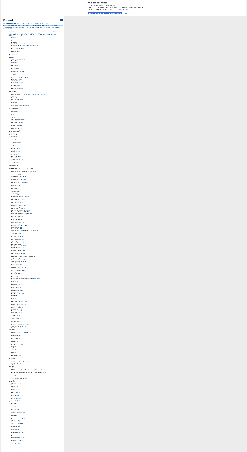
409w (24, 63)
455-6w (21, 48)
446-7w (16, 65)
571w (17, 37)
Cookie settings (127, 13)
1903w (19, 85)
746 (19, 241)
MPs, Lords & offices (21, 23)
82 (43, 372)
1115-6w (22, 344)
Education (46, 23)
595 (20, 363)
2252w (22, 417)
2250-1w (21, 310)
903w (17, 97)
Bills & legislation (26, 25)
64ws (25, 179)
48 (41, 372)
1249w (20, 431)
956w (27, 100)
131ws (19, 185)
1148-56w (24, 418)
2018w (24, 259)
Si (51, 34)
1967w (38, 45)
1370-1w (18, 194)
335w (16, 42)
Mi (24, 34)
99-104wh (24, 176)
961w (22, 88)
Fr (39, 33)
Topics (55, 25)
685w (22, 100)
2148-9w (22, 437)
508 (26, 361)
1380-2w (23, 247)
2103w (23, 128)
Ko (13, 34)
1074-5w (24, 267)
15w (20, 151)
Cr (24, 33)
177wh (35, 94)
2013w (18, 68)
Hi (49, 33)
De (27, 33)
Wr (21, 35)
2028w (24, 253)
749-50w (19, 355)
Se (49, 34)
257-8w (20, 293)
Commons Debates (38, 27)
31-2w (25, 45)
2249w (17, 429)
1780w (23, 242)
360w (19, 426)
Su (55, 34)
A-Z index (4, 449)
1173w (20, 80)
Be (14, 33)
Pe (38, 34)
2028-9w (34, 256)
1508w (19, 120)
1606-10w (27, 77)
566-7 (20, 142)
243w (22, 122)
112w (28, 45)
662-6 (37, 369)
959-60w (27, 105)
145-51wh (28, 94)
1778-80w (26, 313)
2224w (17, 154)
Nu (31, 34)
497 (24, 361)
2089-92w (29, 397)
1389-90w (19, 287)
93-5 (46, 173)
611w (20, 100)
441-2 (20, 397)
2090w (19, 392)
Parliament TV (47, 25)
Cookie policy (43, 449)
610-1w (24, 105)
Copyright (33, 449)
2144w (17, 295)
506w (19, 387)
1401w (26, 225)
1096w (28, 324)
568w (20, 99)
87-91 (45, 372)
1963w (18, 400)
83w (19, 191)
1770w (27, 270)
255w (17, 298)
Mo (26, 34)
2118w (24, 205)
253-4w (21, 225)
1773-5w (16, 281)
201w (15, 397)
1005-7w (15, 136)
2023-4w (21, 216)
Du (30, 33)
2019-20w (23, 250)
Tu (13, 35)
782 (35, 171)
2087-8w (24, 387)
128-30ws (13, 114)
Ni (30, 34)
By (18, 33)
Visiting (41, 23)
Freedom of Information (18, 449)
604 (24, 332)
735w (22, 99)
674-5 (40, 369)
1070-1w (20, 214)
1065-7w (23, 208)
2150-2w (22, 290)
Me (23, 34)
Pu (41, 34)
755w (15, 352)
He (47, 33)
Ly (18, 34)
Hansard (33, 27)
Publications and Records (27, 27)
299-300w (18, 420)
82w (17, 193)
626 (28, 369)
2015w (21, 202)
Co (22, 33)
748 (21, 219)
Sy (9, 35)
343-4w (26, 59)
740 (18, 380)
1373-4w (28, 211)
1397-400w (24, 326)
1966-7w (23, 43)
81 (44, 173)
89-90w (15, 62)
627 (27, 332)
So (52, 34)
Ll (17, 34)
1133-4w (25, 397)
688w (25, 100)
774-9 (33, 171)
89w (17, 415)
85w (23, 312)
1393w (24, 304)
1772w (21, 276)
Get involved (36, 23)
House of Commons (6, 25)
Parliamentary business (11, 23)
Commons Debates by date (46, 27)
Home (4, 23)
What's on (20, 25)
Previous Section (11, 31)
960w (29, 100)
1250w (32, 45)
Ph (40, 34)
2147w (22, 323)
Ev (35, 33)
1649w (17, 386)
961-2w (20, 43)
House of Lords (14, 25)
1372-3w (23, 199)
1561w (19, 443)
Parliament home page (10, 27)
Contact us (12, 449)
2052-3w (20, 111)
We (18, 35)
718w (22, 335)
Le (15, 34)
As (11, 33)
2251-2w (24, 119)
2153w (18, 315)
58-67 (42, 173)
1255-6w (21, 82)
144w (22, 423)
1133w (21, 387)
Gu (44, 33)
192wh (43, 94)
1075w (18, 275)
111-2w (17, 43)
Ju (9, 34)
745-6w (20, 125)
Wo (20, 35)
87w (20, 321)
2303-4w (21, 440)
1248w (19, 338)
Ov (36, 34)
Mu (27, 34)
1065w (24, 207)
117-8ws (19, 156)
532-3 (28, 361)
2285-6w (23, 130)
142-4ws (26, 182)
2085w (16, 157)
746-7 (26, 258)
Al (10, 33)
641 (30, 369)
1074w (22, 239)
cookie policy (124, 9)
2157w (18, 76)
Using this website (28, 449)
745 (29, 210)
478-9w (25, 378)
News (52, 25)
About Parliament (29, 23)
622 (26, 332)
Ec (32, 33)
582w (22, 397)
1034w (21, 350)
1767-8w (22, 313)
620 (24, 369)
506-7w (17, 398)
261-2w (21, 327)
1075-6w (35, 278)
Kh (11, 34)
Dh (28, 33)
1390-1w (21, 284)
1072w (24, 225)
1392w (19, 437)
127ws (12, 133)
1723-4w (19, 383)
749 (21, 264)
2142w (21, 227)
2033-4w (25, 301)
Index (33, 31)
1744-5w (16, 60)
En (34, 33)
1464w (23, 412)
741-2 (24, 272)
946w (19, 97)
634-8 (30, 332)
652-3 (35, 369)
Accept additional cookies (96, 13)
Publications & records (40, 25)
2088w (16, 392)
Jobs (24, 449)
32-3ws (18, 188)
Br (15, 33)
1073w (36, 230)
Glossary (8, 449)
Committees (32, 25)
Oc (34, 34)
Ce (21, 33)
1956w (24, 48)
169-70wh (32, 94)
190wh (41, 94)
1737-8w (32, 100)
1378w (22, 222)
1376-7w (30, 213)
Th (11, 35)
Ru (47, 34)
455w (19, 51)
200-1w (15, 389)
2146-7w (21, 262)
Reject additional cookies (114, 13)
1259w (35, 45)
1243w (18, 409)
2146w (20, 244)
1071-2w (21, 224)
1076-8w (19, 279)
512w (16, 56)
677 (41, 369)
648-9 (32, 369)
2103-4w (15, 102)
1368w (26, 261)
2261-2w (19, 435)
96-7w (25, 438)
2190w (19, 398)
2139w (21, 273)
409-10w (15, 403)
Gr (43, 33)
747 (19, 296)
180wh (38, 94)
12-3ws (22, 45)
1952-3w (21, 159)
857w (16, 346)
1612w (21, 79)
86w (23, 289)
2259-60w (24, 245)
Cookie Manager (47, 449)
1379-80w (21, 236)
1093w (18, 197)
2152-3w (21, 309)
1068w (32, 278)
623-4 (26, 369)
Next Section (11, 447)
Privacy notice (38, 449)
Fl (38, 33)
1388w (38, 278)
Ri (45, 34)
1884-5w (17, 395)
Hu (50, 33)
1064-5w (27, 196)
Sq (54, 34)
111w (12, 40)
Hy (52, 33)
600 (24, 71)
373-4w (17, 397)
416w (19, 421)
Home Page (55, 31)
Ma (21, 34)
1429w (19, 148)
